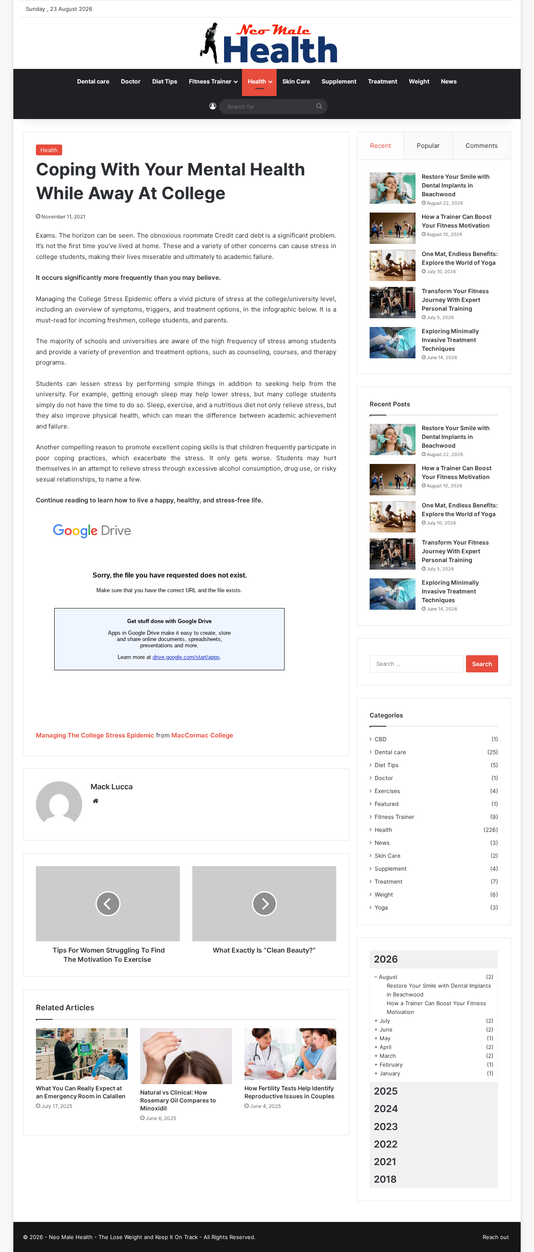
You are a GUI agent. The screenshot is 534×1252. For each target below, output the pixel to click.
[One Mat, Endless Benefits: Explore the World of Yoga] (393, 265)
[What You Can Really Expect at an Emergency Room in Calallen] (82, 1054)
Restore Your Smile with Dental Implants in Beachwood (456, 185)
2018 (385, 1179)
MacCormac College (202, 735)
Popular (428, 146)
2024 (386, 1109)
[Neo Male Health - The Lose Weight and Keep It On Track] (267, 43)
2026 (386, 959)
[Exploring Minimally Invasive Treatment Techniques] (393, 342)
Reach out (496, 1237)
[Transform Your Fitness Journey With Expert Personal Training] (393, 302)
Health (257, 81)
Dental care (93, 81)
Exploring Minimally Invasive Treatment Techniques (450, 339)
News (449, 81)
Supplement (339, 81)
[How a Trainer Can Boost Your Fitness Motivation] (393, 228)
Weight (419, 81)
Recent (380, 146)
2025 (386, 1091)
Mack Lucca (112, 786)
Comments (482, 146)
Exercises (387, 791)
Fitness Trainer (210, 81)
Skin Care (296, 81)
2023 (386, 1127)
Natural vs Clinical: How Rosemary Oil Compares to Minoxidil (178, 1100)
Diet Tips (164, 81)
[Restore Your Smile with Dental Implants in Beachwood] (393, 188)
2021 (385, 1162)
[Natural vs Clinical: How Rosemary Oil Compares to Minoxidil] (186, 1056)
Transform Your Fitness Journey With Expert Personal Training (455, 299)
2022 (386, 1144)
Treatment (382, 81)
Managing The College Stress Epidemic (95, 735)
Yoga (381, 907)
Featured (386, 804)
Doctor (131, 81)
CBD (381, 739)
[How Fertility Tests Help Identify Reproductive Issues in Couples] (290, 1054)
